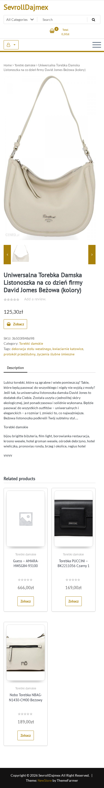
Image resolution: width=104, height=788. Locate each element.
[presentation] (7, 254)
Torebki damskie (25, 65)
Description (15, 368)
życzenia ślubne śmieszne (55, 354)
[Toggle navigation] (96, 44)
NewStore (45, 780)
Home (8, 65)
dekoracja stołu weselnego (31, 349)
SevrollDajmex (26, 7)
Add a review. (35, 298)
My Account (11, 44)
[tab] (15, 368)
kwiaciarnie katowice (67, 349)
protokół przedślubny (20, 354)
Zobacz (18, 324)
